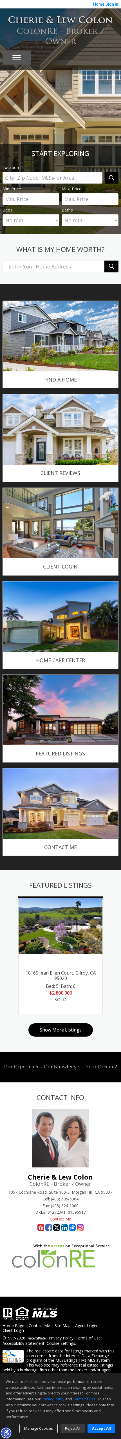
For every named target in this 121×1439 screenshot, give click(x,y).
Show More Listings (61, 1030)
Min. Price (12, 188)
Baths (67, 209)
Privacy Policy (61, 1338)
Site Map (63, 1325)
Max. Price (72, 188)
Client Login (13, 1330)
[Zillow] (72, 1227)
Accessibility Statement (23, 1343)
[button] (6, 1433)
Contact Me (60, 1219)
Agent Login (86, 1325)
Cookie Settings (61, 1343)
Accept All (101, 1428)
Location (11, 167)
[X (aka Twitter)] (56, 1227)
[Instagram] (80, 1227)
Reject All (72, 1428)
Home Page (13, 1325)
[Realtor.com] (40, 1227)
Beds (8, 209)
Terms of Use (88, 1338)
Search (112, 178)
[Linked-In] (64, 1227)
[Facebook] (48, 1227)
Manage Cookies (38, 1428)
